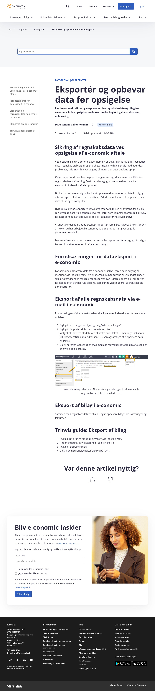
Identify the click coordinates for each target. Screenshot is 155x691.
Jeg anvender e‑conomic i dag (34, 568)
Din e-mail (20, 555)
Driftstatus (48, 659)
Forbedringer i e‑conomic (54, 663)
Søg (134, 51)
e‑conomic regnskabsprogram (56, 629)
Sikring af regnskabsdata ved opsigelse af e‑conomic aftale (23, 90)
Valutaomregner (122, 637)
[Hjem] (10, 29)
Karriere (93, 6)
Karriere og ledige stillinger (90, 633)
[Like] (92, 480)
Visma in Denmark (136, 685)
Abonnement (105, 124)
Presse (82, 641)
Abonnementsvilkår (87, 653)
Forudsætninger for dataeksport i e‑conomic (22, 102)
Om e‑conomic (85, 629)
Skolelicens (48, 637)
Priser (79, 6)
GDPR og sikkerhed (87, 668)
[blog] (10, 660)
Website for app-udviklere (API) (92, 649)
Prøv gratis (126, 6)
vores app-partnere (68, 543)
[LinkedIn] (24, 660)
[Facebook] (17, 660)
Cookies (82, 664)
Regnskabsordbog (122, 641)
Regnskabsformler (123, 633)
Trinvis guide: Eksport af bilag (22, 132)
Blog (81, 645)
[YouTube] (31, 660)
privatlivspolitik (22, 587)
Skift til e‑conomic (51, 633)
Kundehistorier (49, 651)
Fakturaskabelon (122, 629)
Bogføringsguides (122, 645)
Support (23, 29)
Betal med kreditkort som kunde (57, 641)
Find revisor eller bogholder (126, 649)
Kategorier (39, 29)
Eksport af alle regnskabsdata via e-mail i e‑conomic (23, 114)
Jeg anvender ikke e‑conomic (33, 573)
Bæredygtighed (85, 637)
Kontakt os (108, 6)
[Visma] (14, 686)
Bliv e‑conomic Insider (52, 655)
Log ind (141, 6)
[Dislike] (111, 480)
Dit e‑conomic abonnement (71, 124)
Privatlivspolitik (85, 661)
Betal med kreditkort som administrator (54, 646)
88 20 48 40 (15, 650)
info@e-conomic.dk (22, 653)
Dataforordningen (87, 657)
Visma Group (116, 685)
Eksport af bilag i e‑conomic (24, 123)
